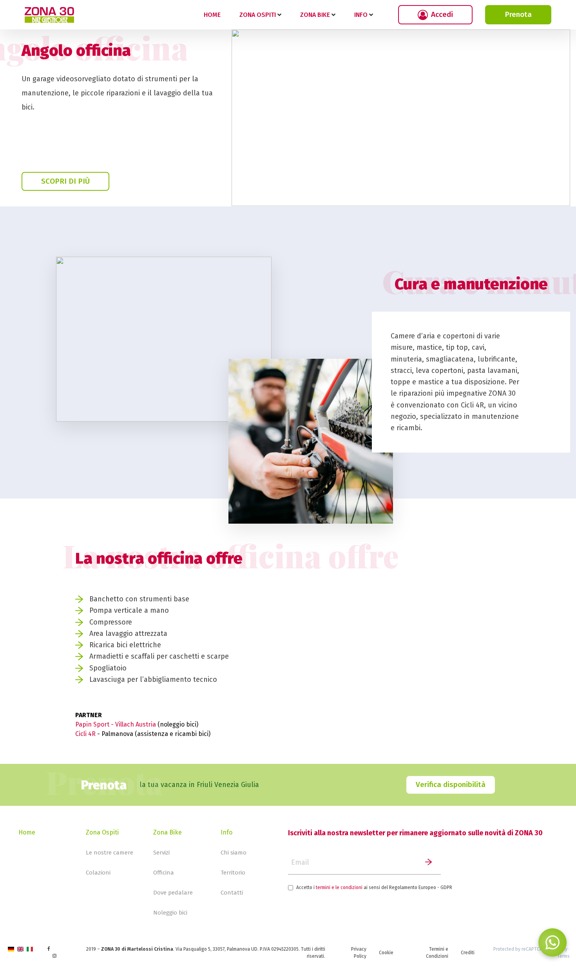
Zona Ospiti (102, 832)
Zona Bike (167, 832)
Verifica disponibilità (450, 784)
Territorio (233, 872)
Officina (163, 872)
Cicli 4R (85, 734)
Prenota (518, 14)
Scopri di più (65, 181)
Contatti (232, 892)
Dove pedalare (173, 892)
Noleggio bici (170, 912)
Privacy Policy (358, 952)
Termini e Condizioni (437, 952)
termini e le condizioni (339, 887)
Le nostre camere (109, 852)
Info (226, 832)
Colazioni (98, 872)
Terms (563, 956)
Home (212, 14)
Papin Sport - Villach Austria (116, 724)
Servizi (161, 852)
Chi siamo (233, 852)
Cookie (386, 952)
